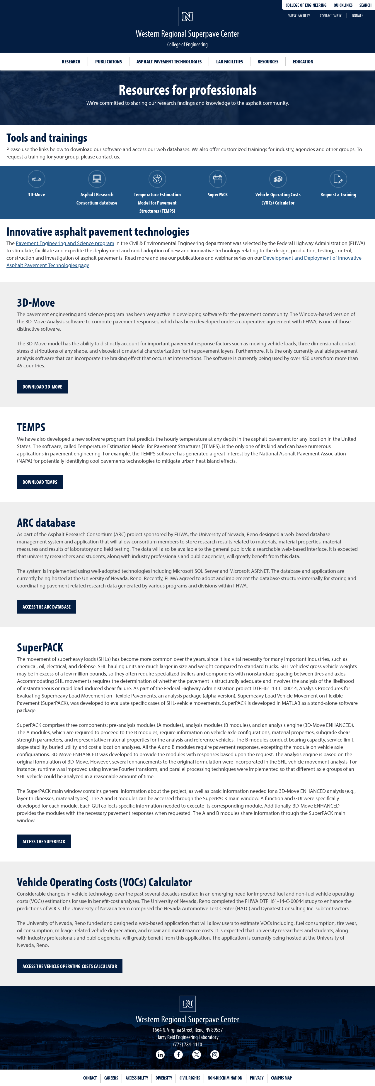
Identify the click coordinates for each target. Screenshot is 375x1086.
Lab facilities (229, 61)
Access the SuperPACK (44, 841)
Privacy (256, 1078)
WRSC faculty (299, 15)
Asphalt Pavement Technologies (169, 61)
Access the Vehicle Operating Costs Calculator (70, 966)
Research (71, 61)
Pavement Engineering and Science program (65, 243)
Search (365, 5)
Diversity (164, 1078)
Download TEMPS (40, 482)
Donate (357, 15)
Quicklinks (343, 5)
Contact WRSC (331, 15)
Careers (111, 1078)
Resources (268, 61)
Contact (90, 1078)
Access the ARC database (47, 606)
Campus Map (281, 1078)
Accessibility (137, 1078)
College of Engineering (306, 5)
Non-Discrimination (225, 1078)
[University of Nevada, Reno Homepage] (188, 1004)
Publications (108, 61)
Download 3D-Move (42, 386)
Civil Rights (190, 1078)
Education (303, 61)
